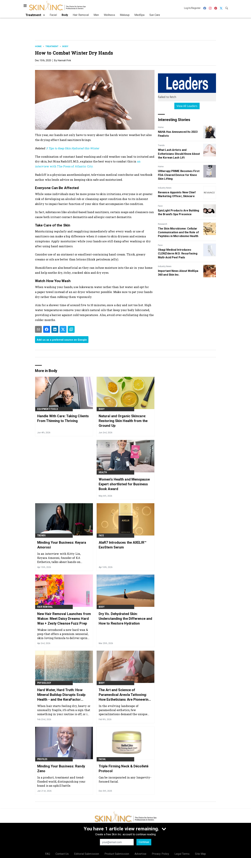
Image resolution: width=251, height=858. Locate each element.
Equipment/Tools (47, 409)
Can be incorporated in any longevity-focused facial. (125, 779)
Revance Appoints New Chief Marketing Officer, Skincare (177, 194)
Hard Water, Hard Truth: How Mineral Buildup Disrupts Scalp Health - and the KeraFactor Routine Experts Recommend (61, 695)
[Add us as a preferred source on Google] (71, 329)
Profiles (42, 759)
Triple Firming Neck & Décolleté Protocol (123, 768)
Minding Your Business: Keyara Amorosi (61, 544)
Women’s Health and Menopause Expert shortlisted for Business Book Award (124, 484)
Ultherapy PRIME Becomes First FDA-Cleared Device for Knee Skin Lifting (178, 174)
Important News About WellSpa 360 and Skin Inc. (178, 272)
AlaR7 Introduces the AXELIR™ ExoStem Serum (123, 544)
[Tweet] (63, 329)
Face (160, 206)
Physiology (44, 683)
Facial (102, 759)
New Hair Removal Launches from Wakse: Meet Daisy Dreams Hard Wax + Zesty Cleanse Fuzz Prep (64, 618)
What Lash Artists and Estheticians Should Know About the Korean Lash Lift (179, 153)
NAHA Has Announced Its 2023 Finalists (178, 133)
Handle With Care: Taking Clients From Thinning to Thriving (63, 418)
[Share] (46, 329)
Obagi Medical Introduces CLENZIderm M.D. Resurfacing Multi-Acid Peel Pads (177, 253)
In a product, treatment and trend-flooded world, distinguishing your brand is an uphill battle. (61, 781)
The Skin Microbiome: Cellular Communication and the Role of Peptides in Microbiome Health (178, 232)
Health (103, 472)
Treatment (51, 46)
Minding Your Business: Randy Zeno (61, 768)
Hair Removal (45, 606)
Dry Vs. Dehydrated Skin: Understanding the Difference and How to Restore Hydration (125, 618)
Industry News (164, 188)
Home (38, 46)
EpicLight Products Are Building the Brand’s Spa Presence (178, 212)
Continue (144, 842)
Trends (161, 145)
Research (162, 224)
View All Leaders (187, 106)
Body (65, 46)
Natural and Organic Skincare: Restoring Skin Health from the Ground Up (123, 421)
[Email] (38, 329)
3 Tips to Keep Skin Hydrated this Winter (72, 148)
